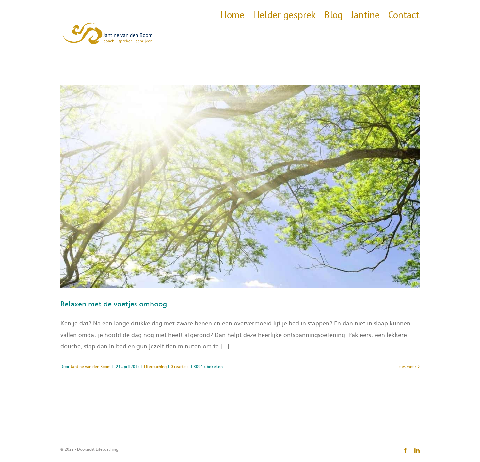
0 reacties (179, 367)
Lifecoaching (155, 367)
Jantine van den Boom (91, 367)
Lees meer (406, 367)
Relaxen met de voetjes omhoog (113, 304)
